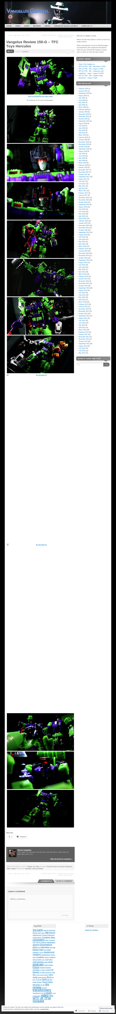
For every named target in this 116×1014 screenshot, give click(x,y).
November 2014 (84, 255)
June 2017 (82, 184)
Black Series (41, 933)
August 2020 (83, 95)
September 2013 (84, 288)
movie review (37, 960)
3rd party (49, 866)
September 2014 (84, 260)
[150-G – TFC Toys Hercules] (40, 94)
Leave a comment (37, 868)
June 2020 (82, 100)
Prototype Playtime (45, 967)
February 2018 (83, 165)
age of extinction (49, 930)
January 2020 (83, 112)
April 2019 (82, 133)
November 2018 (84, 144)
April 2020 (82, 105)
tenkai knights (42, 977)
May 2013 (82, 297)
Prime (36, 967)
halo (39, 947)
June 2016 (82, 211)
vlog (51, 995)
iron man (52, 947)
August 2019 (83, 123)
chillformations (37, 937)
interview (45, 947)
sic (40, 972)
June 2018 (82, 156)
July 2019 (82, 126)
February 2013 (83, 304)
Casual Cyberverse (48, 935)
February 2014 (83, 276)
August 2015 (83, 235)
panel (46, 962)
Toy (34, 866)
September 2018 (84, 149)
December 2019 (84, 114)
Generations (46, 944)
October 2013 (83, 286)
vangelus (25, 51)
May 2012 (82, 325)
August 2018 (83, 151)
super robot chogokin (42, 975)
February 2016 (83, 221)
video (8, 868)
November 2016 (84, 200)
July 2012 (82, 320)
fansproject (51, 942)
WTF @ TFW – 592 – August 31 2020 (91, 69)
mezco (47, 957)
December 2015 (84, 225)
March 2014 (82, 274)
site (43, 972)
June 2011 (82, 350)
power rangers (48, 965)
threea (39, 982)
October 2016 (83, 202)
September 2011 (84, 343)
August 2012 (83, 318)
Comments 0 (46, 881)
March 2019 (82, 135)
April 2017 (82, 188)
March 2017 (82, 190)
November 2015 (84, 228)
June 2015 (82, 239)
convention (39, 939)
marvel (41, 952)
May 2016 (82, 214)
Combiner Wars (48, 937)
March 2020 (82, 107)
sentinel (48, 970)
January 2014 (83, 279)
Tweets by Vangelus (91, 930)
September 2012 (84, 316)
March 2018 (82, 163)
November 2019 (84, 116)
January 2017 (83, 195)
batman (35, 933)
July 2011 (82, 348)
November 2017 (84, 172)
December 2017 (84, 170)
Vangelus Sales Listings (66, 26)
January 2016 (83, 223)
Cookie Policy (44, 1009)
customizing (51, 940)
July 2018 (82, 153)
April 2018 (82, 160)
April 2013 (82, 299)
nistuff (46, 959)
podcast (38, 964)
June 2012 (82, 323)
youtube (13, 868)
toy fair (43, 985)
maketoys (36, 952)
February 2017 (83, 193)
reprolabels (36, 970)
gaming (36, 945)
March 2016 (82, 218)
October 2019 (83, 119)
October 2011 (83, 341)
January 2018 (83, 167)
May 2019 (82, 130)
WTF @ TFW (42, 998)
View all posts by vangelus (61, 859)
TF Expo (39, 980)
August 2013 (83, 290)
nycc (51, 959)
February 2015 (83, 248)
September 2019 (84, 121)
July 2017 (82, 181)
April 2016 (82, 216)
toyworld (44, 987)
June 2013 (82, 295)
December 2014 (84, 253)
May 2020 (82, 102)
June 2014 (82, 267)
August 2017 (83, 179)
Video (18, 26)
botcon (52, 933)
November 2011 (84, 339)
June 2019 (82, 128)
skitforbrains (48, 972)
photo (50, 962)
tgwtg (44, 979)
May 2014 (82, 269)
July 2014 (82, 265)
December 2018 (84, 142)
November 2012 (84, 311)
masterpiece (45, 955)
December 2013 (84, 281)
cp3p (46, 940)
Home (9, 26)
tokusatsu (36, 985)
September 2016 (84, 204)
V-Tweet (90, 926)
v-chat (54, 993)
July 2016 (82, 209)
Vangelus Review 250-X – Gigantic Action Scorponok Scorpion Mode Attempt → (58, 36)
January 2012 (83, 334)
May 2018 (82, 158)
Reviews (37, 26)
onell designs (38, 962)
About (47, 26)
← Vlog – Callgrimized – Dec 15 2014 (18, 35)
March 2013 (82, 302)
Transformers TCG (38, 993)
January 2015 (83, 251)
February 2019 (83, 137)
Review (30, 866)
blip (47, 932)
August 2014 (83, 262)
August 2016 (83, 207)
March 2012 (82, 330)
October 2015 (83, 230)
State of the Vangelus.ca (87, 64)
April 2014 (82, 272)
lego (49, 950)
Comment (65, 915)
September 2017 (84, 177)
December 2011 (84, 337)
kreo (45, 950)
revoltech (42, 970)
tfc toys (55, 866)
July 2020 (82, 98)
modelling (52, 957)
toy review (61, 866)
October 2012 (83, 313)
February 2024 (83, 88)
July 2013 (82, 292)
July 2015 (82, 237)
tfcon (49, 977)
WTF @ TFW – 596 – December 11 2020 (92, 66)
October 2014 (83, 258)
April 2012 (82, 327)
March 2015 (82, 246)
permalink (28, 868)
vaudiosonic (36, 996)
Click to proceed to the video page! (40, 96)
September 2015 (84, 232)
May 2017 (82, 186)
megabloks (40, 957)
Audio (27, 26)
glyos (35, 947)
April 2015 (82, 244)
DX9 (34, 942)
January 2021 (83, 91)
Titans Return (47, 982)
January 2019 (83, 139)
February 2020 (83, 109)
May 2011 (82, 353)
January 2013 (83, 306)
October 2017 (83, 174)
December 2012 (84, 309)
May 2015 (82, 241)
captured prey (37, 935)
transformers (68, 866)
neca (43, 959)
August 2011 (83, 346)
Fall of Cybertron (41, 942)
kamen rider (38, 950)
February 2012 (83, 332)
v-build (48, 992)
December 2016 (84, 197)
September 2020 (84, 93)
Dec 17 (10, 51)
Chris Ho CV (87, 26)
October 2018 (83, 146)
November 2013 (84, 283)
